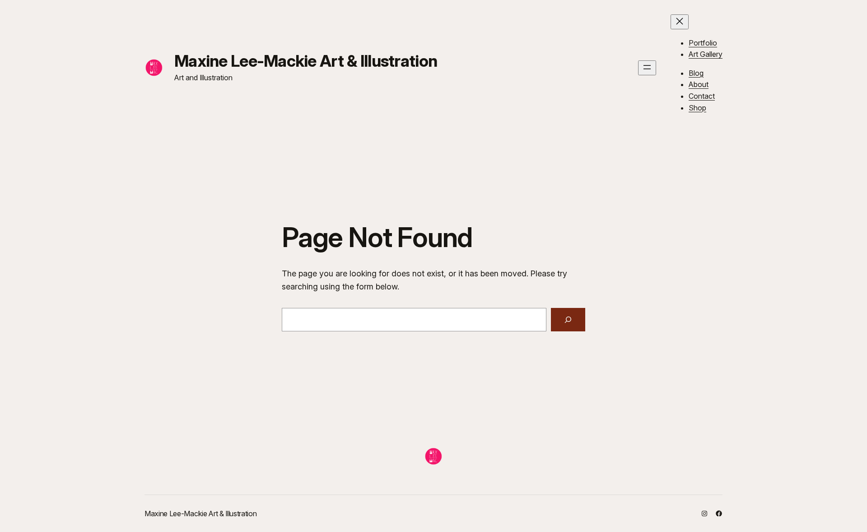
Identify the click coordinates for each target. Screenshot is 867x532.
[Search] (568, 319)
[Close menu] (680, 21)
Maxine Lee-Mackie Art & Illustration (305, 61)
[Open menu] (647, 67)
